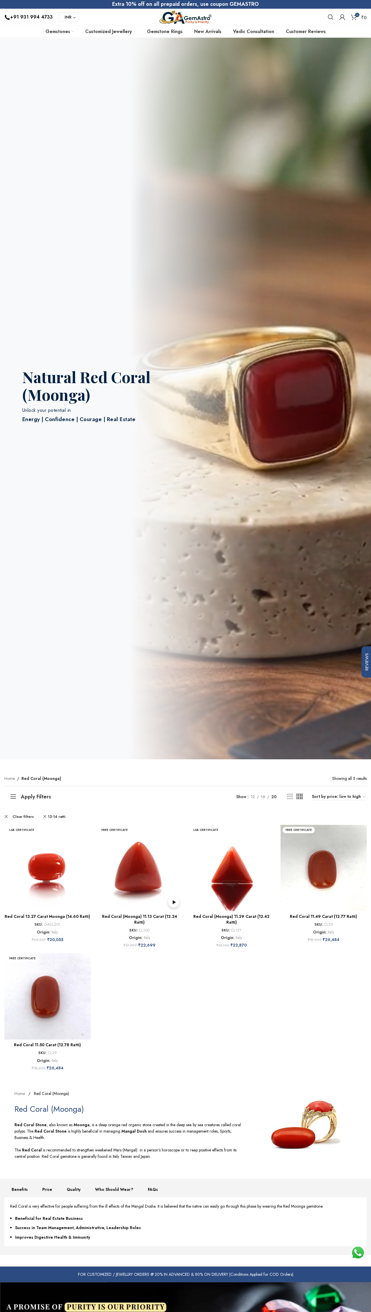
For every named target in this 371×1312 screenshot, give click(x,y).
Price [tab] (47, 1189)
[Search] (331, 17)
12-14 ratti (57, 816)
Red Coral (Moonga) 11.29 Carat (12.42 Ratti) (231, 919)
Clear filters (23, 816)
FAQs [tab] (153, 1189)
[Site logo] (185, 16)
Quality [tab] (74, 1189)
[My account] (342, 17)
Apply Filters (36, 796)
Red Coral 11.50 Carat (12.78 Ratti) (47, 1045)
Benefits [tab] (20, 1189)
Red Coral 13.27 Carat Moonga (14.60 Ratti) (47, 916)
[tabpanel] (185, 1222)
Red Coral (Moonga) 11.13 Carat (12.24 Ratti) (139, 919)
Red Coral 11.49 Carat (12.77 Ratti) (323, 916)
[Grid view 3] (290, 796)
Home (9, 778)
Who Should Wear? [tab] (114, 1189)
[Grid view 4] (300, 796)
